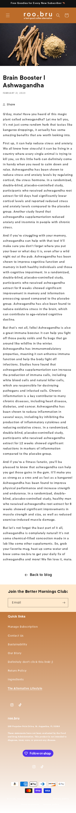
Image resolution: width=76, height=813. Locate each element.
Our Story (14, 653)
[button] (8, 15)
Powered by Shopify (37, 799)
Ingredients (16, 679)
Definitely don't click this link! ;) (30, 662)
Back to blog (41, 575)
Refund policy (51, 804)
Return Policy (17, 670)
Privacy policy (61, 799)
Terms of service (30, 804)
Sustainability (17, 644)
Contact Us (16, 635)
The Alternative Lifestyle (25, 688)
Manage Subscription (23, 627)
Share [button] (11, 104)
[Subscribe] (63, 602)
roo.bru (21, 799)
